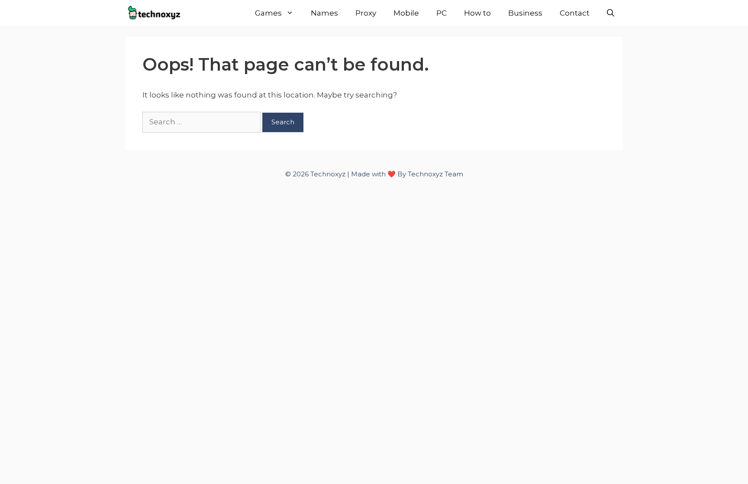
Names (324, 13)
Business (525, 13)
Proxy (365, 13)
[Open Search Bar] (610, 13)
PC (441, 13)
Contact (575, 13)
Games (268, 13)
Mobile (406, 13)
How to (477, 13)
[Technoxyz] (157, 13)
